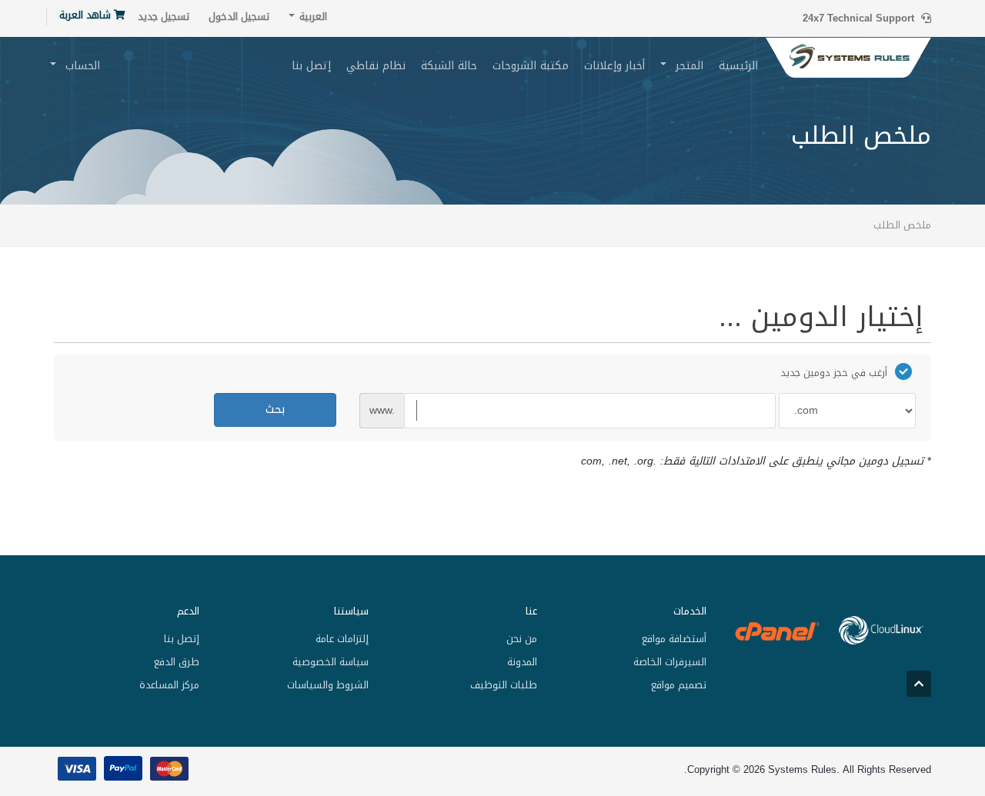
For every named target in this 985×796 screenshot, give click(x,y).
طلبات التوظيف (503, 684)
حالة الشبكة (449, 65)
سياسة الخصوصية (330, 661)
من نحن (521, 638)
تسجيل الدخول (239, 16)
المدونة (522, 661)
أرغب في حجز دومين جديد (833, 372)
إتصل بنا (311, 65)
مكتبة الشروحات (530, 65)
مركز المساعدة (169, 684)
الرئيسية (738, 65)
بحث (275, 409)
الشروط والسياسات (327, 684)
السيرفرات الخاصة (669, 661)
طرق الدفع (176, 661)
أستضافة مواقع (674, 638)
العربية (311, 16)
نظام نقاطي (376, 65)
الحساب (79, 65)
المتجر (685, 65)
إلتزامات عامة (342, 638)
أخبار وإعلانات (614, 65)
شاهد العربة (86, 15)
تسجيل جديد (163, 16)
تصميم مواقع (678, 684)
